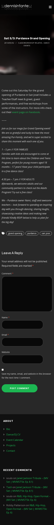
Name (5, 317)
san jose (46, 233)
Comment (7, 273)
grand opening (15, 233)
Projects (10, 445)
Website (6, 352)
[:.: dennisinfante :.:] (17, 7)
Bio (8, 429)
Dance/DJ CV (13, 434)
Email (5, 334)
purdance (31, 233)
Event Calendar (14, 440)
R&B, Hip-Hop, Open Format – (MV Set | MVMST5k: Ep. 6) (26, 509)
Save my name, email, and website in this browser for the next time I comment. (26, 375)
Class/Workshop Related (30, 43)
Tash (9, 487)
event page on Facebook (26, 112)
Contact (10, 450)
